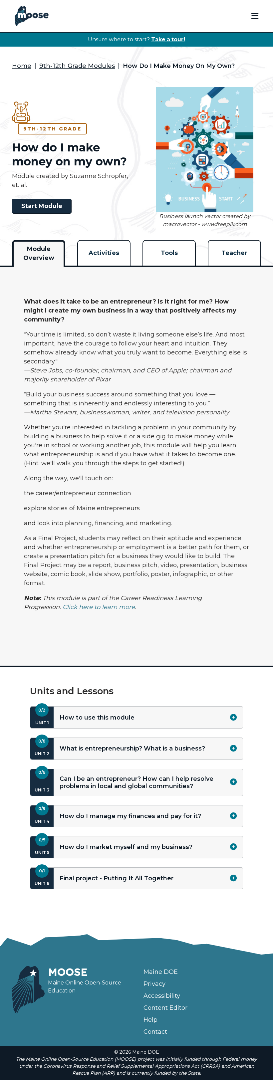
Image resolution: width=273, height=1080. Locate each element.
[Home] (32, 16)
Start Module (41, 206)
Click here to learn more (99, 607)
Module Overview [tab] (38, 253)
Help (150, 1019)
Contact (155, 1031)
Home (21, 66)
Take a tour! (168, 39)
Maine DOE (160, 971)
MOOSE (68, 971)
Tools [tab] (169, 253)
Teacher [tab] (234, 253)
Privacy (154, 983)
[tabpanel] (136, 462)
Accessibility (161, 995)
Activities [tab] (104, 253)
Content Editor (165, 1007)
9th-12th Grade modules (77, 66)
